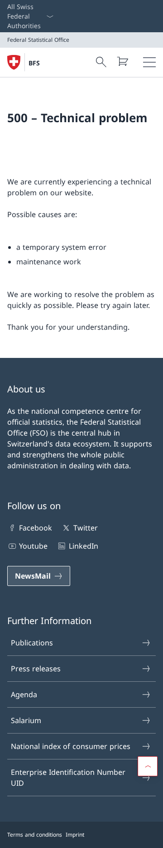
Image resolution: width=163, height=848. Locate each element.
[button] (148, 766)
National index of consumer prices (70, 746)
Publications (32, 643)
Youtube (33, 546)
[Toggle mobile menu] (149, 62)
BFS (34, 63)
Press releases (36, 669)
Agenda (24, 694)
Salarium (26, 720)
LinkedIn (83, 546)
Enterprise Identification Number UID (68, 777)
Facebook (35, 528)
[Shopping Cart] (122, 61)
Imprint (75, 834)
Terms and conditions (34, 834)
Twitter (85, 528)
